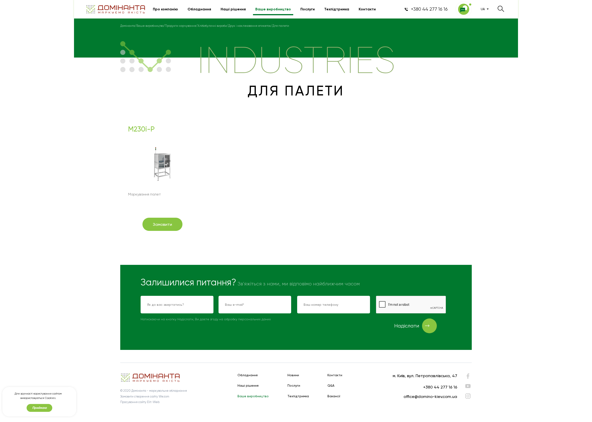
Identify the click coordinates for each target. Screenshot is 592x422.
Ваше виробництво (273, 9)
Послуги (307, 9)
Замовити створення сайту (139, 396)
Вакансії (333, 396)
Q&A (330, 385)
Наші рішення (233, 9)
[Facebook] (468, 377)
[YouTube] (468, 386)
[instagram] (468, 396)
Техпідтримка (336, 9)
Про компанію (165, 9)
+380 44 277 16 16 (440, 387)
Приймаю (39, 408)
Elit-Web (153, 402)
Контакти (367, 9)
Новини (293, 375)
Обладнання (199, 9)
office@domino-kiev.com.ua (430, 396)
